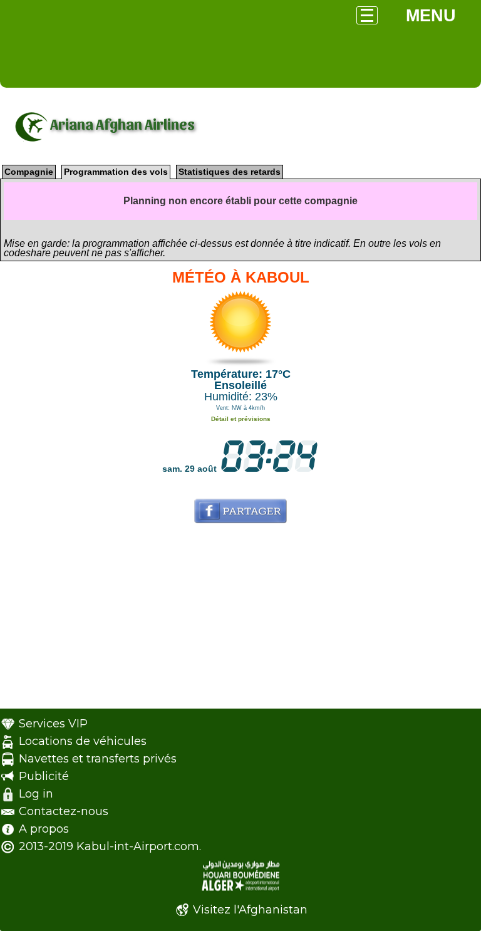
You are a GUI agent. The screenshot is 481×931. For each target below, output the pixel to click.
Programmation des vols (116, 172)
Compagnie (28, 172)
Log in (36, 794)
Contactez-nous (63, 811)
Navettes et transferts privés (98, 759)
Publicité (44, 776)
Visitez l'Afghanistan (250, 910)
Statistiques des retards (229, 172)
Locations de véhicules (83, 741)
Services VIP (53, 724)
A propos (44, 829)
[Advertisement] (240, 621)
